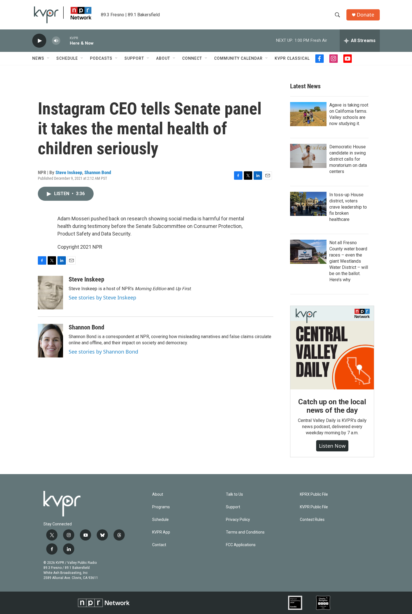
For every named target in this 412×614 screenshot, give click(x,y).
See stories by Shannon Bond (103, 351)
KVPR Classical (292, 58)
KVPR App (161, 532)
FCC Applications (241, 545)
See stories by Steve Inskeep (102, 297)
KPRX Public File (314, 494)
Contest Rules (312, 520)
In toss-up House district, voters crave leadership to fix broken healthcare (348, 207)
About (163, 58)
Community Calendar (238, 58)
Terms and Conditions (245, 532)
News (38, 58)
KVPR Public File (314, 507)
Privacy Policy (238, 520)
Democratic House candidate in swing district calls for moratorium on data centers (348, 159)
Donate (365, 15)
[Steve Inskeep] (50, 293)
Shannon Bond (97, 172)
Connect (192, 58)
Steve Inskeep (68, 172)
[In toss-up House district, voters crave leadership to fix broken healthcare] (308, 204)
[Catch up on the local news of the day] (332, 347)
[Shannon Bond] (50, 340)
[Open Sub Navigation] (48, 58)
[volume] (56, 40)
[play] (39, 41)
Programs (161, 507)
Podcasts (101, 58)
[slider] (65, 40)
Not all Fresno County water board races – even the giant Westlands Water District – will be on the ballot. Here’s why (348, 261)
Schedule (67, 58)
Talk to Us (234, 494)
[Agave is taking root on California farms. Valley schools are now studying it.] (308, 114)
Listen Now (332, 445)
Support (134, 58)
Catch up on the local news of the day (332, 406)
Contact (159, 545)
